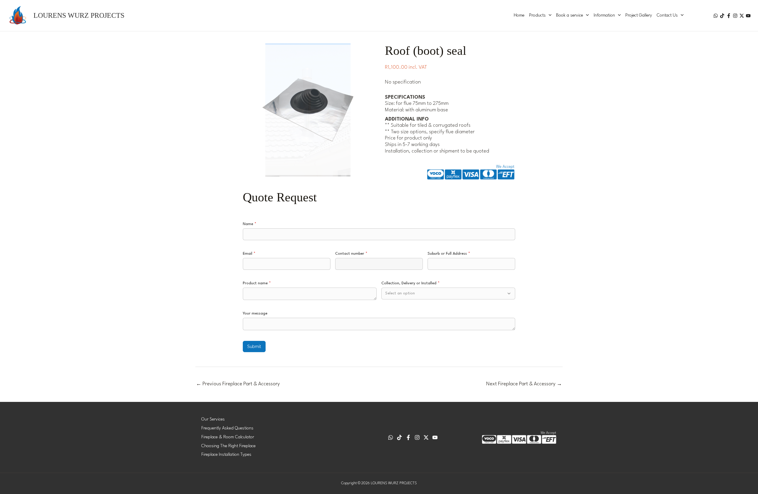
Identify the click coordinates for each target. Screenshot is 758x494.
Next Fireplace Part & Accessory (524, 383)
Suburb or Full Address (449, 254)
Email (249, 254)
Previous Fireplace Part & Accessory (238, 383)
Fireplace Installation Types (226, 455)
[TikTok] (722, 15)
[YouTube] (748, 15)
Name (249, 224)
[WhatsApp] (715, 15)
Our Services (213, 419)
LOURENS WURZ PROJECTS (78, 15)
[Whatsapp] (390, 437)
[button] (549, 16)
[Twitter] (741, 15)
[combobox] (448, 293)
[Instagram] (735, 15)
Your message (255, 313)
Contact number (351, 254)
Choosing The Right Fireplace (228, 446)
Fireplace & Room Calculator (227, 437)
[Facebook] (728, 15)
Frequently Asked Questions (227, 428)
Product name (257, 283)
